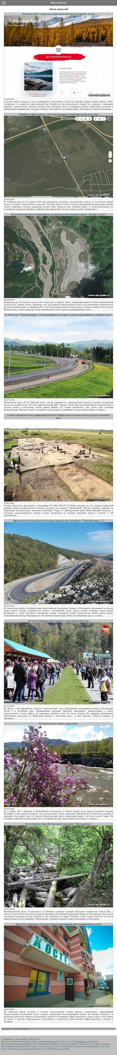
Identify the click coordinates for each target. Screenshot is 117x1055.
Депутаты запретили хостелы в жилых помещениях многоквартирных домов (58, 924)
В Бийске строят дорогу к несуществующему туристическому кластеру (58, 114)
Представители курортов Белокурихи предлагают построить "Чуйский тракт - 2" (58, 520)
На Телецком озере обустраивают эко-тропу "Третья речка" (58, 824)
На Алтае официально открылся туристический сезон (58, 621)
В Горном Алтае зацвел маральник (58, 723)
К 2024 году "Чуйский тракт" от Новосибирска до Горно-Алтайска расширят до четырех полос (59, 314)
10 (26, 1029)
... (29, 1029)
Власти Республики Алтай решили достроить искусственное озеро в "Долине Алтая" (58, 214)
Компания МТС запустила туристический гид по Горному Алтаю (58, 14)
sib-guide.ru (80, 1041)
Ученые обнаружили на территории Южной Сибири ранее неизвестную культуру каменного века (58, 416)
